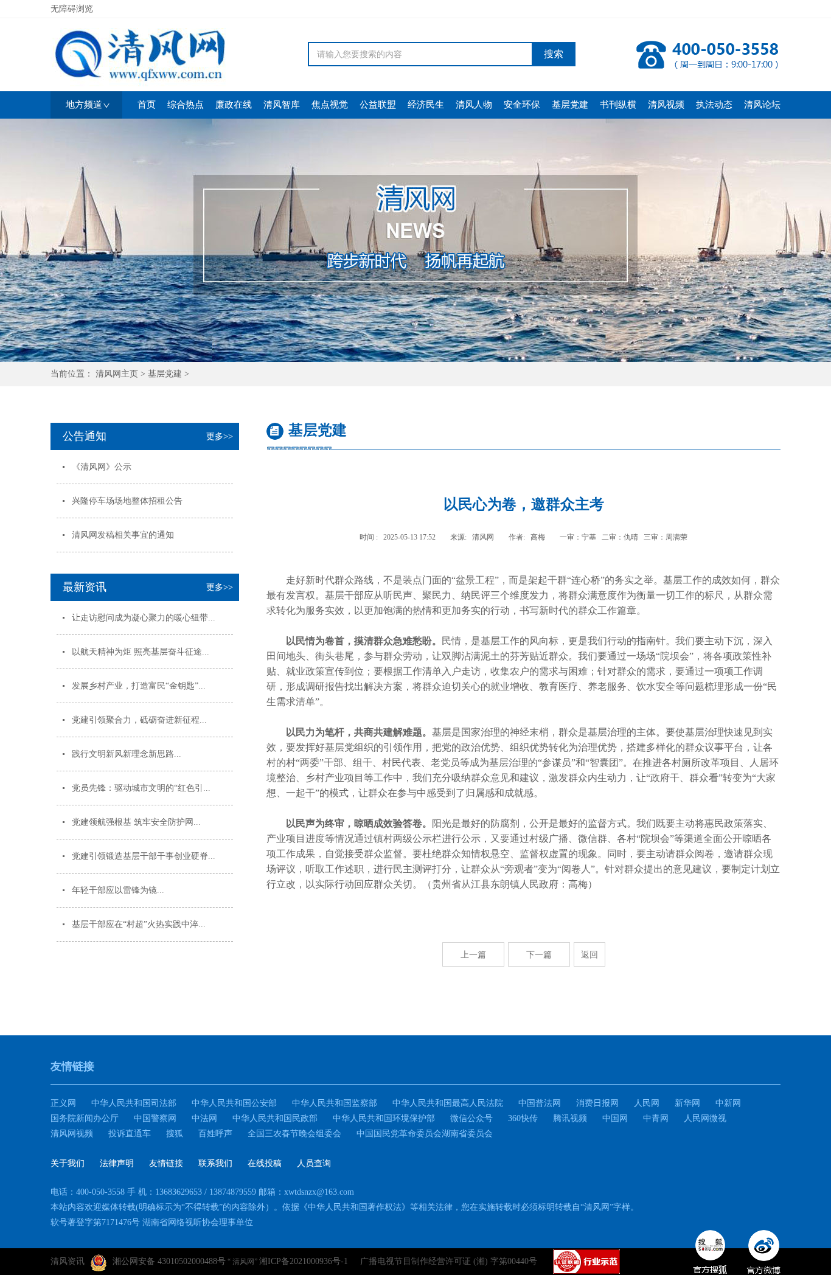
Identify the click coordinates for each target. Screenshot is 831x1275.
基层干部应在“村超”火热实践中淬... (139, 924)
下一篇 (539, 954)
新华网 (687, 1103)
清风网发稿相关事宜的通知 (123, 535)
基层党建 (165, 373)
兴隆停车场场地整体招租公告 (127, 500)
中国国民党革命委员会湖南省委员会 (424, 1133)
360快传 (523, 1118)
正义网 (63, 1103)
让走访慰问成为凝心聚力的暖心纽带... (143, 617)
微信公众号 (471, 1118)
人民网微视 (705, 1118)
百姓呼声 (215, 1133)
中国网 (615, 1118)
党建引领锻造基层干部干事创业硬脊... (143, 856)
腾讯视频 (570, 1118)
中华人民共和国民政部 (275, 1118)
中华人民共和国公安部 (234, 1103)
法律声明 (117, 1163)
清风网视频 (71, 1133)
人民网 (646, 1103)
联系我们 (215, 1163)
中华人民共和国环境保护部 (384, 1118)
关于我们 (67, 1163)
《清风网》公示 (101, 466)
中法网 (204, 1118)
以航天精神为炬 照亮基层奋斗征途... (140, 651)
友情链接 (166, 1163)
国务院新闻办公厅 (84, 1118)
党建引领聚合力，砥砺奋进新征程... (139, 719)
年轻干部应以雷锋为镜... (118, 890)
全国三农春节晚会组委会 (294, 1133)
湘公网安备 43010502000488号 (169, 1261)
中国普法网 (539, 1103)
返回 (589, 954)
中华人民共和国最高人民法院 (447, 1103)
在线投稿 (265, 1163)
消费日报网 (597, 1103)
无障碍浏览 (71, 8)
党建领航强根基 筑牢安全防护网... (136, 822)
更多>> (219, 436)
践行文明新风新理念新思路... (126, 754)
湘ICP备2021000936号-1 (303, 1261)
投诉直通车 (129, 1133)
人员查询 (314, 1163)
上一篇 (473, 954)
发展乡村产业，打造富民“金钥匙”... (139, 685)
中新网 (728, 1103)
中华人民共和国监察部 (334, 1103)
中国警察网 (155, 1118)
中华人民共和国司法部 (133, 1103)
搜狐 (174, 1133)
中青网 (656, 1118)
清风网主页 (117, 373)
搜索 (553, 54)
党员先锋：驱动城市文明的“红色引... (141, 788)
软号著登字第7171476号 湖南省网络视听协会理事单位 (151, 1222)
